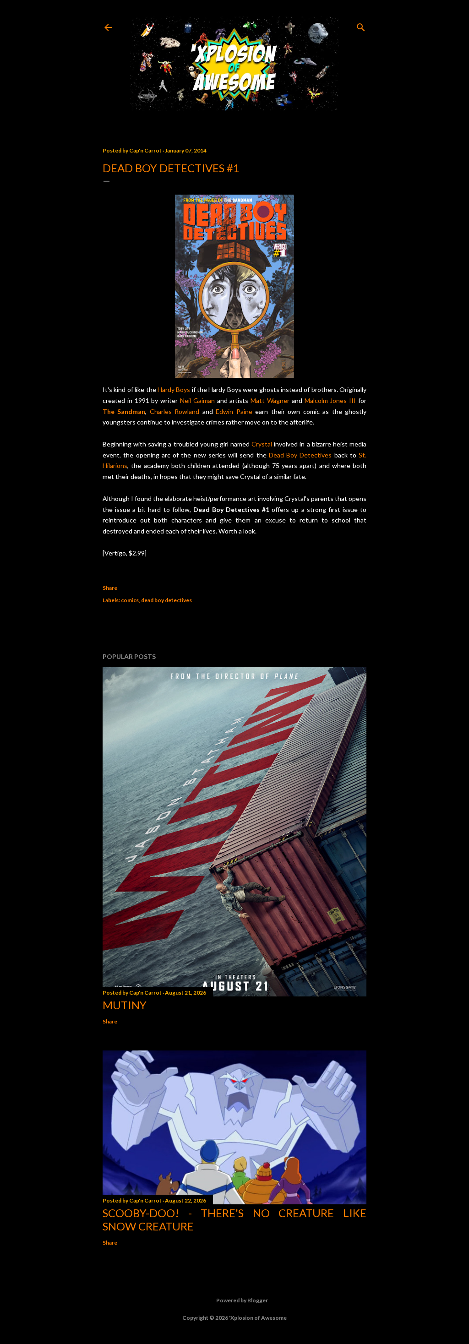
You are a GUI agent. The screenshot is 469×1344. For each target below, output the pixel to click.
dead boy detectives (166, 600)
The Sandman (124, 411)
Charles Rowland (174, 411)
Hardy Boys (174, 389)
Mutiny (125, 1005)
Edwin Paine (234, 411)
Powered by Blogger (242, 1300)
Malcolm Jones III (330, 400)
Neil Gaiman (197, 400)
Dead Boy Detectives (300, 455)
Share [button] (110, 587)
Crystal (261, 444)
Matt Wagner (270, 400)
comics (130, 600)
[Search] (360, 25)
